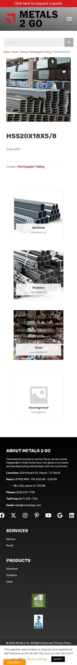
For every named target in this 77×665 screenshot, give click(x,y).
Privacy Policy (63, 643)
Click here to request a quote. (38, 3)
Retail (9, 545)
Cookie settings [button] (37, 659)
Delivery (11, 539)
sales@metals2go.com (28, 505)
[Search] (68, 42)
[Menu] (69, 19)
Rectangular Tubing (40, 52)
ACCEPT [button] (58, 659)
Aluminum (12, 568)
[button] (13, 515)
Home (7, 52)
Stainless (11, 575)
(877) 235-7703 (28, 498)
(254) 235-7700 (25, 492)
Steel (15, 52)
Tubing (23, 52)
